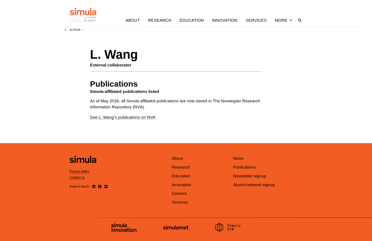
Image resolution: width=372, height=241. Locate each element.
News (238, 158)
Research (159, 20)
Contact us (77, 177)
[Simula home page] (83, 166)
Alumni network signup (254, 185)
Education (192, 20)
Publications (244, 167)
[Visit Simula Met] (175, 228)
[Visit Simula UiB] (227, 228)
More (281, 20)
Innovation (224, 20)
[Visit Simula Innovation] (123, 228)
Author (75, 30)
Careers (179, 193)
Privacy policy (79, 171)
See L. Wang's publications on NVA (122, 117)
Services (256, 20)
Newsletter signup (249, 176)
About (133, 20)
